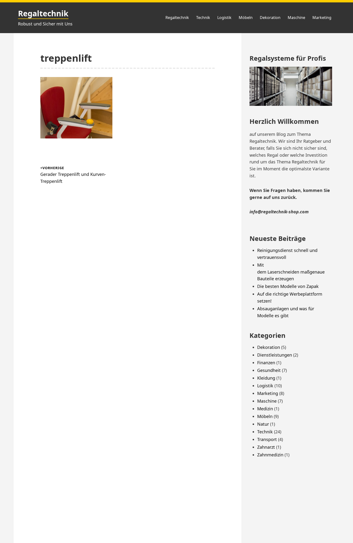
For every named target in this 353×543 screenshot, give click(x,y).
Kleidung (266, 378)
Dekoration (270, 17)
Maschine (296, 17)
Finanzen (266, 362)
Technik (203, 17)
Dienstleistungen (274, 355)
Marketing (321, 17)
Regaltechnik (43, 13)
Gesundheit (269, 370)
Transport (267, 439)
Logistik (224, 17)
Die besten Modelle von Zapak (288, 286)
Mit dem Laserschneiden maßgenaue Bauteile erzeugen (291, 272)
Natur (263, 424)
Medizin (265, 409)
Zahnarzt (266, 447)
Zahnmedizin (270, 455)
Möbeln (246, 17)
